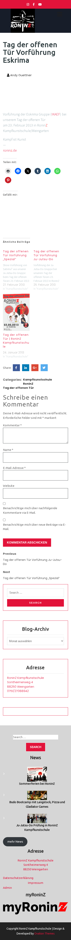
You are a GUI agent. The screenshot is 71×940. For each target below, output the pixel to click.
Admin (7, 887)
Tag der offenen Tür (18, 388)
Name (8, 449)
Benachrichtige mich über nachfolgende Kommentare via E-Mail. (30, 510)
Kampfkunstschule (37, 380)
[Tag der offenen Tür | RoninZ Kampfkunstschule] (16, 312)
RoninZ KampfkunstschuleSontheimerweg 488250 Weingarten (25, 682)
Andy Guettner (20, 75)
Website (8, 485)
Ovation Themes (44, 933)
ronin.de (10, 150)
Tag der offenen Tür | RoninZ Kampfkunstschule (16, 341)
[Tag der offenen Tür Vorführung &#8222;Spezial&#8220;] (18, 269)
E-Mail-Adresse (14, 468)
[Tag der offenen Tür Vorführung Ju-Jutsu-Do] (49, 269)
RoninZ (28, 384)
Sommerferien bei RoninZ (37, 783)
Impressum (35, 882)
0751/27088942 (18, 691)
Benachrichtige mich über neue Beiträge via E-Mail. (34, 527)
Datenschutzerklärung (18, 878)
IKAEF (55, 114)
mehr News (15, 841)
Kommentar (12, 425)
